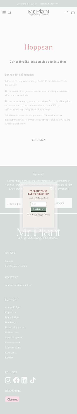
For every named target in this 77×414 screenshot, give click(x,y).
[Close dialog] (51, 188)
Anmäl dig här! (38, 209)
